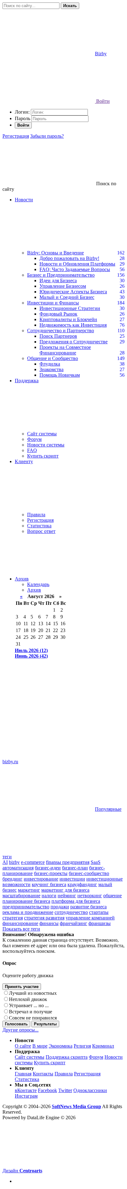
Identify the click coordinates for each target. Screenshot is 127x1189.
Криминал (103, 1046)
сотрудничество (71, 912)
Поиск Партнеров (58, 336)
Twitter (65, 1090)
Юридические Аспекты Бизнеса (73, 291)
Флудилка (49, 363)
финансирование (20, 923)
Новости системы (45, 444)
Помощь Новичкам (59, 375)
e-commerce (33, 862)
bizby (14, 862)
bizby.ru (10, 761)
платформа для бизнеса (75, 901)
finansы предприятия (67, 862)
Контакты (43, 1073)
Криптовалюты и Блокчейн (68, 319)
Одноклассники (90, 1090)
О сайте (23, 1046)
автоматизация (18, 867)
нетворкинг (89, 895)
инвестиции (72, 878)
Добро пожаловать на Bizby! (69, 258)
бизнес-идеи (48, 867)
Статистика (39, 525)
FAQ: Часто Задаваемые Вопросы (74, 269)
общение (112, 895)
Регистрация (15, 136)
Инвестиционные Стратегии (69, 308)
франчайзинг (73, 923)
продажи (60, 906)
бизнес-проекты (51, 873)
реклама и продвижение (27, 912)
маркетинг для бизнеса (65, 890)
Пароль (22, 118)
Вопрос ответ (41, 531)
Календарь (38, 584)
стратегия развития (44, 917)
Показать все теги (21, 929)
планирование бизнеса (26, 901)
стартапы (99, 912)
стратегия (12, 917)
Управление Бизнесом (62, 286)
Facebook (47, 1090)
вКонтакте (26, 1090)
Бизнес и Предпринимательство (61, 275)
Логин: (22, 112)
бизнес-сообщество (89, 873)
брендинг (12, 878)
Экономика (60, 1046)
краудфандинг (82, 884)
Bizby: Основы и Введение (55, 252)
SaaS (95, 862)
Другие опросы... (20, 1029)
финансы (49, 923)
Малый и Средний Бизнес (66, 297)
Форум (34, 439)
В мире (39, 1046)
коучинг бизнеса (49, 884)
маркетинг (29, 890)
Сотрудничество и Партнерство (60, 330)
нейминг (67, 895)
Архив (22, 578)
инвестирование (41, 878)
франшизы (99, 923)
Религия (82, 1046)
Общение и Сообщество (52, 358)
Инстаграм (26, 1096)
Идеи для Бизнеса (58, 280)
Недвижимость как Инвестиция (73, 325)
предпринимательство (25, 906)
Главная (23, 1073)
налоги (49, 895)
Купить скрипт (43, 455)
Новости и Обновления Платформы (77, 263)
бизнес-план (75, 867)
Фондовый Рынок (58, 313)
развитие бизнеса (88, 906)
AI (5, 862)
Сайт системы (42, 433)
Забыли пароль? (47, 136)
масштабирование (21, 895)
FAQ (32, 450)
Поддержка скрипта (67, 1057)
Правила (36, 514)
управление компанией (90, 917)
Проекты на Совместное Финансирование (65, 350)
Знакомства (51, 369)
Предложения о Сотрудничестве (73, 341)
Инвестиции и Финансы (53, 302)
